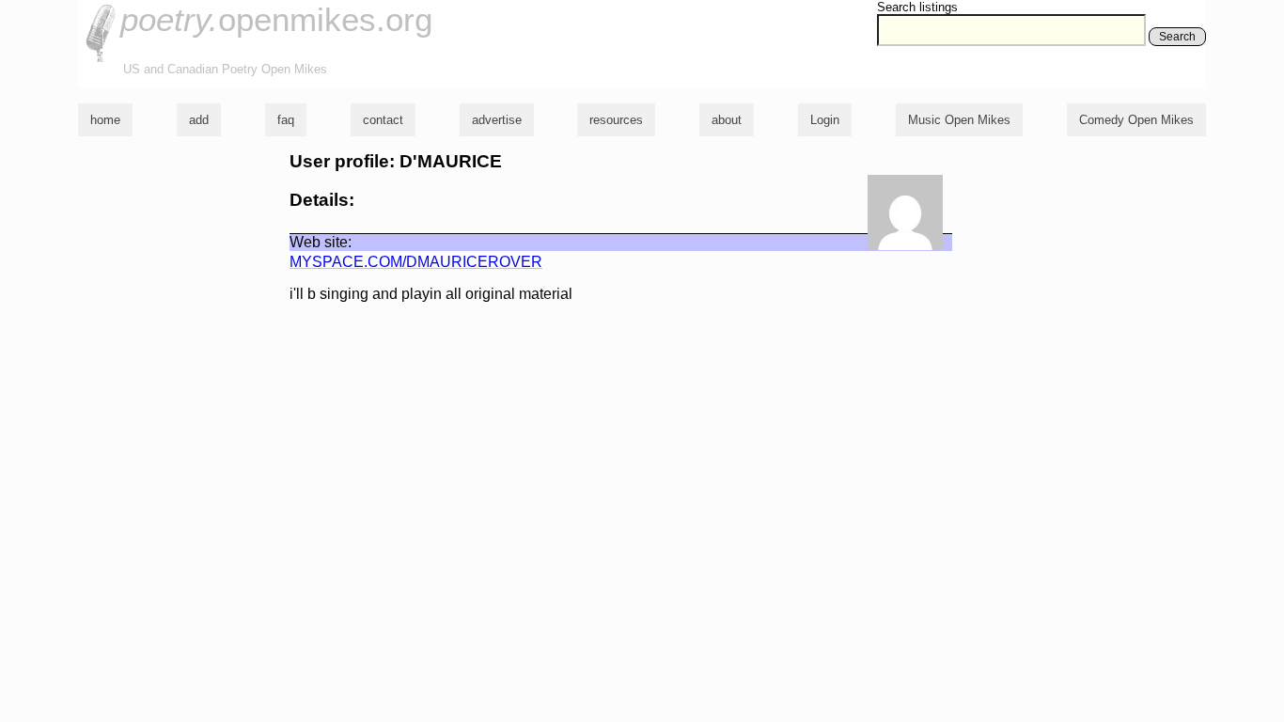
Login (824, 120)
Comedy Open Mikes (1136, 120)
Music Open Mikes (959, 120)
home (105, 120)
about (727, 120)
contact (383, 120)
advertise (497, 120)
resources (616, 120)
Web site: (321, 242)
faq (285, 120)
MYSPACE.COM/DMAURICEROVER (416, 262)
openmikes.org (276, 19)
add (199, 120)
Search (1177, 36)
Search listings (917, 7)
